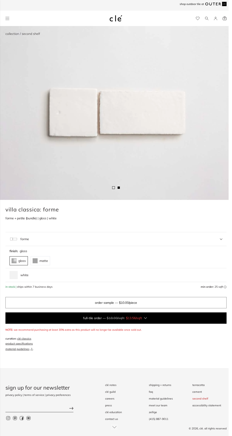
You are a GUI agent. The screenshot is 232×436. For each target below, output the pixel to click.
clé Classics (24, 338)
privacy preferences (58, 395)
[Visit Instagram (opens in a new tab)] (8, 418)
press (108, 405)
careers (109, 398)
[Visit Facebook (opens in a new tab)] (21, 418)
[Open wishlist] (197, 18)
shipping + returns (160, 385)
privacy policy (13, 395)
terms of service (34, 395)
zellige (153, 412)
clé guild (110, 391)
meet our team (158, 405)
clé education (113, 412)
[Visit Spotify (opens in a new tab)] (28, 418)
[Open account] (216, 18)
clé (201, 428)
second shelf (200, 398)
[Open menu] (7, 18)
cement (197, 391)
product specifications (19, 343)
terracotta (198, 385)
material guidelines (17, 349)
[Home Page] (116, 18)
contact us (111, 419)
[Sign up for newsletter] (39, 408)
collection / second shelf (22, 34)
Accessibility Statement (206, 405)
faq (151, 391)
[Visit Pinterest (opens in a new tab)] (15, 418)
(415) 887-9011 (158, 419)
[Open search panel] (207, 18)
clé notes (110, 385)
